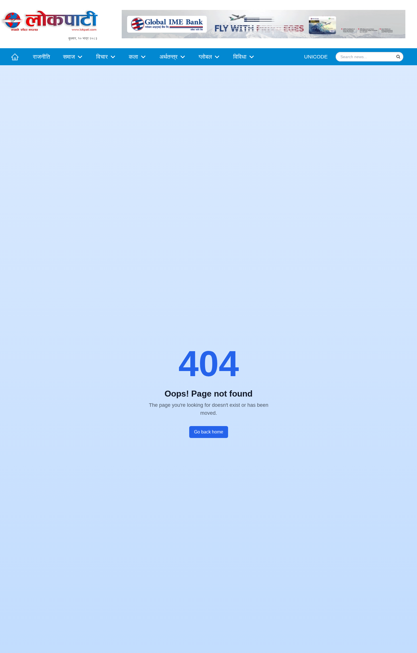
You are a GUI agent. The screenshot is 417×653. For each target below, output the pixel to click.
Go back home (208, 431)
